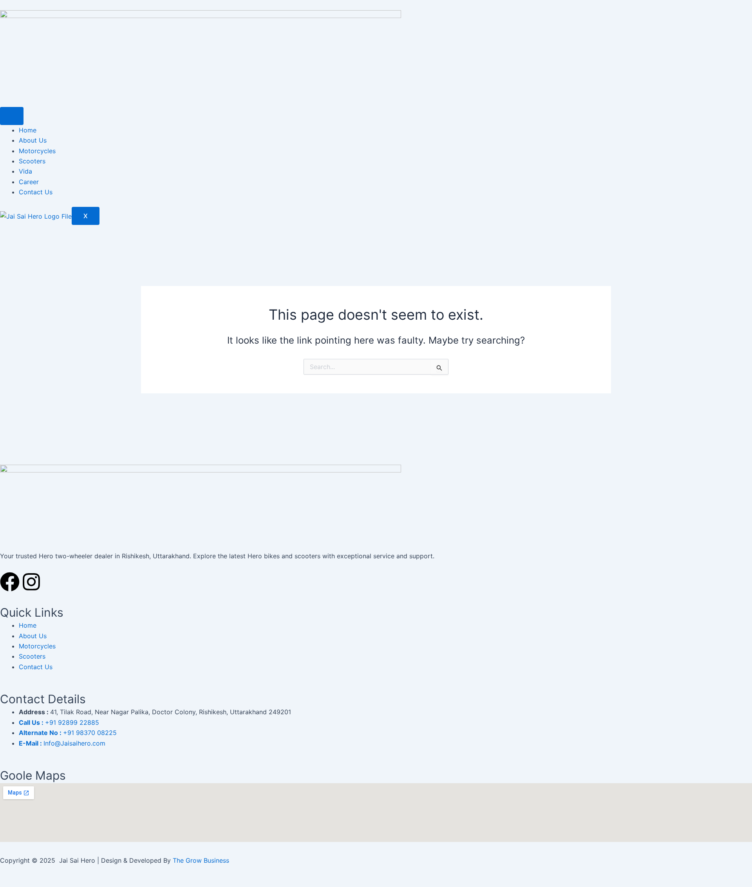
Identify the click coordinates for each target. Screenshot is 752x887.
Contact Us (35, 192)
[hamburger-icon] (12, 116)
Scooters (32, 161)
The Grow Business (201, 860)
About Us (33, 140)
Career (29, 182)
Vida (25, 171)
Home (27, 130)
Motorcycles (37, 151)
